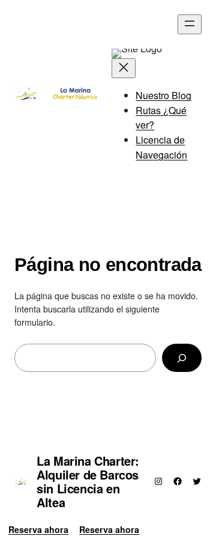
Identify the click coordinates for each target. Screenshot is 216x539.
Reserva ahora (38, 529)
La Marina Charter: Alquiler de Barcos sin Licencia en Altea (88, 481)
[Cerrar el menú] (124, 68)
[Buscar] (182, 358)
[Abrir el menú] (190, 24)
